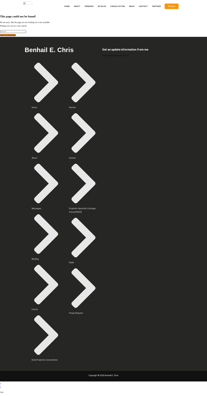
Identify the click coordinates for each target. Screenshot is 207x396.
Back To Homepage (8, 35)
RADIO (131, 6)
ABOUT (77, 6)
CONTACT (143, 6)
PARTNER (156, 6)
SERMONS (89, 6)
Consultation (117, 6)
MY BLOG (102, 6)
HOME (67, 6)
